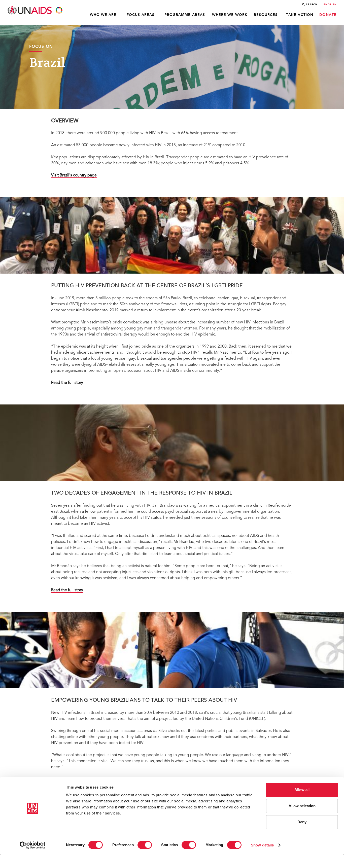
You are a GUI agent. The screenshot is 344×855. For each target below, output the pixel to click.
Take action (299, 15)
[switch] (144, 845)
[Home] (35, 10)
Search (312, 4)
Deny (301, 822)
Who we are (103, 15)
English (330, 4)
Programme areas (184, 15)
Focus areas (140, 15)
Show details (262, 845)
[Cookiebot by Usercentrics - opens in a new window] (33, 845)
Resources (266, 15)
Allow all (301, 790)
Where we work (230, 15)
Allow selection (302, 806)
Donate (327, 15)
